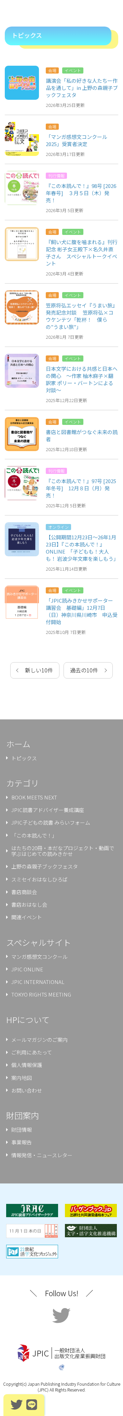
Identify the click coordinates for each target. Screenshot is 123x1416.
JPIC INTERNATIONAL (37, 981)
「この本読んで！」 (34, 835)
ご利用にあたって (31, 1052)
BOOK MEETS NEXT (34, 797)
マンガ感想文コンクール (39, 956)
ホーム (18, 744)
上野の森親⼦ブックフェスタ (44, 866)
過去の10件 (84, 670)
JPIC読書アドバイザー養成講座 (47, 809)
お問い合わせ (26, 1090)
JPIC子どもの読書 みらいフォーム (50, 822)
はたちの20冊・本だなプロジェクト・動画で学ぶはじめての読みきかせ (62, 850)
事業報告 (21, 1142)
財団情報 (21, 1129)
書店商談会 (24, 891)
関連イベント (26, 917)
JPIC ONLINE (27, 969)
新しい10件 (39, 670)
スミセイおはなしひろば (39, 879)
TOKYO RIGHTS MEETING (41, 994)
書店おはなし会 (29, 904)
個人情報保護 (26, 1064)
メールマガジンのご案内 (39, 1039)
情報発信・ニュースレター (41, 1155)
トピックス (24, 758)
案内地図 (21, 1077)
